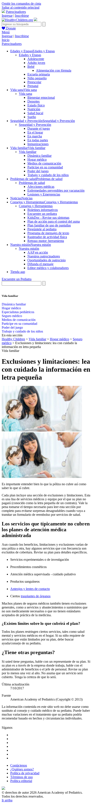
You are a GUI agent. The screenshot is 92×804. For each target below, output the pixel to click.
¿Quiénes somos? (22, 769)
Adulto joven (36, 63)
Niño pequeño (37, 78)
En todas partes (37, 140)
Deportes (33, 101)
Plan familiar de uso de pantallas (49, 225)
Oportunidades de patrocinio (46, 260)
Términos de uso (21, 777)
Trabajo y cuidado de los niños (48, 175)
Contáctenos (18, 765)
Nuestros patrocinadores (43, 256)
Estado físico (36, 105)
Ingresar (7, 15)
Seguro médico (12, 316)
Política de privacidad (24, 773)
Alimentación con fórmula (53, 70)
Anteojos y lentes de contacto (30, 589)
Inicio (5, 40)
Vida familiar (27, 152)
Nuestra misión (29, 248)
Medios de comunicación (44, 163)
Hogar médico (37, 159)
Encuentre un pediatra (42, 214)
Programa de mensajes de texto (48, 233)
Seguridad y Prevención (35, 124)
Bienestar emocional (41, 97)
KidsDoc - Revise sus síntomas (48, 217)
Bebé (30, 66)
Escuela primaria (38, 74)
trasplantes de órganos (35, 596)
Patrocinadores (16, 12)
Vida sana (25, 93)
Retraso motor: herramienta (45, 241)
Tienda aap (17, 272)
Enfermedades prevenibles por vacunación (56, 190)
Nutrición (33, 109)
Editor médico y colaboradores (48, 268)
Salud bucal (35, 113)
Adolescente (35, 59)
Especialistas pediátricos (18, 312)
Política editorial (21, 781)
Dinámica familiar (39, 155)
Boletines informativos (42, 210)
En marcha (34, 136)
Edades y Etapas (30, 55)
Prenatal (32, 86)
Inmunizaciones (38, 144)
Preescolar (34, 82)
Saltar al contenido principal (20, 7)
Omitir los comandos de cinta (21, 3)
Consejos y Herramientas (36, 206)
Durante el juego (38, 128)
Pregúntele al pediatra (41, 229)
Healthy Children (13, 339)
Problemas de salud (32, 183)
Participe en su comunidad (45, 167)
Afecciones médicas (40, 186)
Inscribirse (22, 15)
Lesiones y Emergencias (43, 194)
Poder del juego (38, 171)
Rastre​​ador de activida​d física (47, 237)
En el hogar (35, 132)
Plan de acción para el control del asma (53, 221)
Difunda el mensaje (40, 264)
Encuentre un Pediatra (16, 279)
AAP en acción (37, 252)
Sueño (31, 117)
